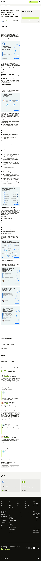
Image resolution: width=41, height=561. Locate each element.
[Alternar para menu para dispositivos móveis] (39, 2)
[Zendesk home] (3, 2)
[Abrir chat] (38, 558)
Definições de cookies (22, 557)
